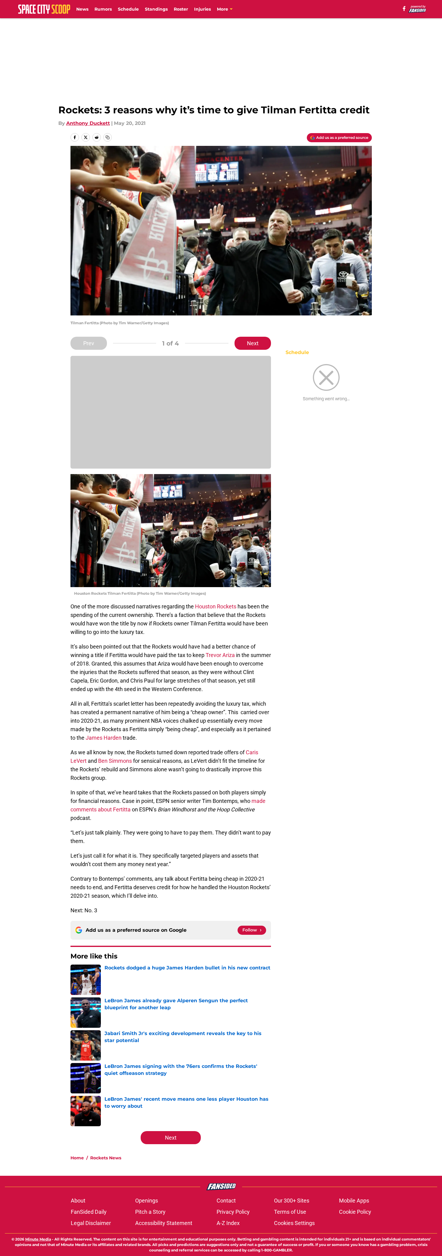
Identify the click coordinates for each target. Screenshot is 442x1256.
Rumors (103, 9)
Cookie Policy (355, 1212)
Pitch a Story (150, 1212)
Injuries (202, 9)
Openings (146, 1200)
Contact (226, 1200)
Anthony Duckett (88, 123)
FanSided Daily (89, 1212)
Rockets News (105, 1158)
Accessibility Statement (163, 1223)
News (82, 9)
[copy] (107, 137)
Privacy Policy (233, 1212)
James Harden (104, 738)
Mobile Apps (354, 1200)
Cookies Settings (294, 1223)
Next (253, 343)
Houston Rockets (215, 606)
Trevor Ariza (220, 655)
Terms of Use (290, 1212)
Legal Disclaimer (91, 1223)
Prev (88, 343)
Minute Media (38, 1239)
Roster (181, 9)
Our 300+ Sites (291, 1200)
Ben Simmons (115, 761)
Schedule (128, 9)
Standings (156, 9)
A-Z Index (228, 1223)
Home (77, 1158)
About (78, 1200)
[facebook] (404, 8)
